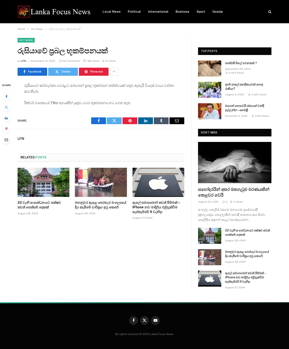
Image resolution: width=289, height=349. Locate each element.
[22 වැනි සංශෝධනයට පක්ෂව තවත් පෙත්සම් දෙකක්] (43, 182)
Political (134, 11)
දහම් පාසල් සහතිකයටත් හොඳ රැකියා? (244, 86)
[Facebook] (6, 96)
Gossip (217, 11)
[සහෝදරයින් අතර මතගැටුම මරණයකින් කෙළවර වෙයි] (234, 162)
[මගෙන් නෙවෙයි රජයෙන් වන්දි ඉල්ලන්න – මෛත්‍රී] (209, 111)
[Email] (6, 139)
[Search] (269, 11)
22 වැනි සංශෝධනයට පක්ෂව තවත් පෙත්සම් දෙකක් (39, 205)
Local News (112, 11)
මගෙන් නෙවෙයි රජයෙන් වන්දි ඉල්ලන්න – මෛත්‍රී (244, 108)
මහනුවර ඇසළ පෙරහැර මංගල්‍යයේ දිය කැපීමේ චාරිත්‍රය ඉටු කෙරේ (100, 205)
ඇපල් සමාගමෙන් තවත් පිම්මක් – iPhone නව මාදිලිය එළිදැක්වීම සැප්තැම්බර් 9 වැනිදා (156, 207)
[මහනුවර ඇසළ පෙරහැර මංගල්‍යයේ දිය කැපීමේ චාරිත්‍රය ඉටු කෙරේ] (101, 182)
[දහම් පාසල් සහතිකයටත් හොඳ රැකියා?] (209, 90)
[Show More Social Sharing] (114, 72)
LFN (23, 60)
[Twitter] (6, 107)
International (158, 11)
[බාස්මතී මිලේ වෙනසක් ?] (209, 68)
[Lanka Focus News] (55, 11)
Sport (201, 11)
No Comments (71, 60)
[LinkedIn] (6, 118)
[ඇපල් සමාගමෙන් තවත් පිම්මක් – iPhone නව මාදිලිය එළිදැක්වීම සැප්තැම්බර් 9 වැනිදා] (158, 182)
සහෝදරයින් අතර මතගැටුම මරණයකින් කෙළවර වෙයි (233, 192)
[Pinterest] (6, 129)
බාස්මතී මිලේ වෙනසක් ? (241, 63)
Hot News (26, 40)
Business (182, 11)
